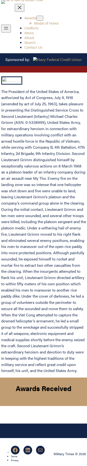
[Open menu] (6, 29)
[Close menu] (19, 8)
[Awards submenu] (39, 18)
